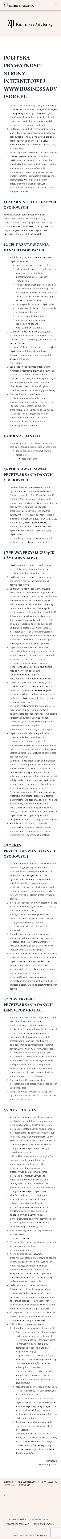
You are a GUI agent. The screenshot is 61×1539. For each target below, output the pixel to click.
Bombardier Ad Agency (36, 1535)
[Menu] (56, 5)
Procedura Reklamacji (18, 1524)
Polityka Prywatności (40, 1519)
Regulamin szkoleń (44, 1524)
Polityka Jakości (17, 1519)
